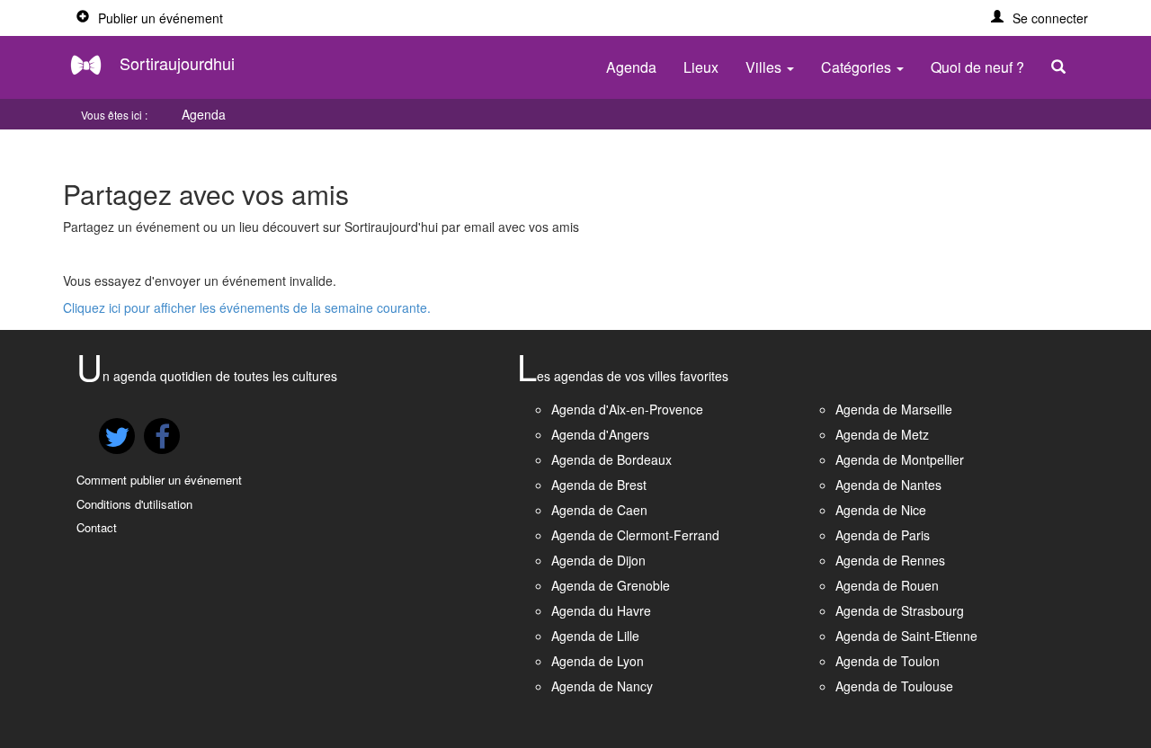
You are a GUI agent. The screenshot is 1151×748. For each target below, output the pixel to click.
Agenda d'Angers (600, 434)
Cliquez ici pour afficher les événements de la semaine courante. (247, 307)
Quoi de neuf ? (977, 67)
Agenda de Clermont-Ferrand (635, 535)
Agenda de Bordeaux (611, 459)
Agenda (631, 67)
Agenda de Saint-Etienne (906, 636)
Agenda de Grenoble (610, 585)
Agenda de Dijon (598, 560)
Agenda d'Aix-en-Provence (627, 409)
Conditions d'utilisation (134, 503)
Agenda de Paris (882, 535)
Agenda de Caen (599, 510)
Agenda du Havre (601, 610)
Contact (96, 527)
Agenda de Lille (595, 636)
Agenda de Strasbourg (899, 610)
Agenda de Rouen (887, 585)
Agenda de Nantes (888, 485)
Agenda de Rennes (890, 560)
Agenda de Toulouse (894, 686)
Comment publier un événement (159, 479)
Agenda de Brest (599, 485)
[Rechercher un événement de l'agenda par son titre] (1063, 67)
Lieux (700, 67)
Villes (765, 67)
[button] (1039, 18)
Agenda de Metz (882, 434)
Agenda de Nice (880, 510)
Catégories (858, 67)
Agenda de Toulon (887, 661)
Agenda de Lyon (597, 661)
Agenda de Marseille (893, 409)
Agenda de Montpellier (899, 459)
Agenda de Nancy (602, 686)
